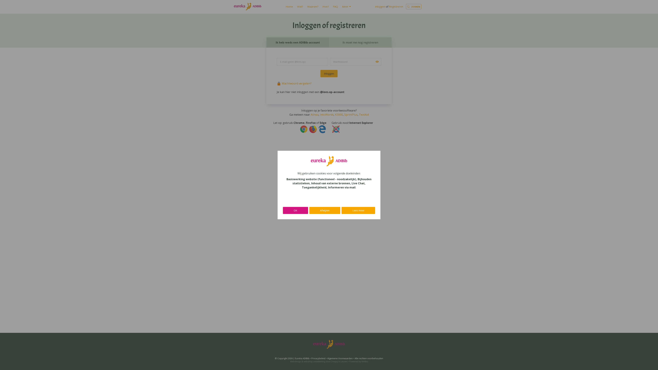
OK (295, 210)
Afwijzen (325, 210)
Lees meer (358, 210)
